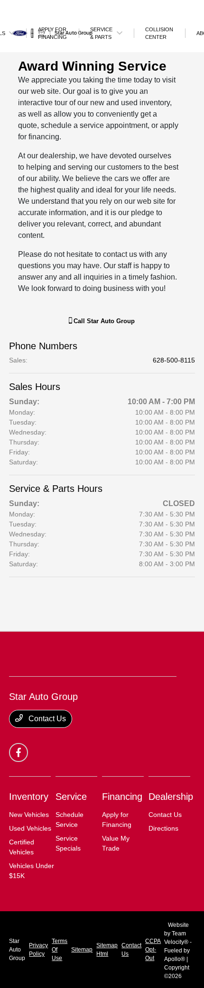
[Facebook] (18, 752)
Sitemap (82, 949)
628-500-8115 (174, 360)
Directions (163, 828)
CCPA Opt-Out (152, 949)
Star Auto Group (17, 949)
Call (103, 321)
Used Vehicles (30, 828)
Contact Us (46, 719)
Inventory (28, 796)
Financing (122, 796)
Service (71, 796)
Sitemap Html (107, 949)
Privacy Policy (38, 949)
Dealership (170, 796)
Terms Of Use (59, 949)
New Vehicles (29, 814)
